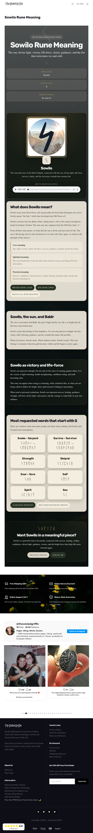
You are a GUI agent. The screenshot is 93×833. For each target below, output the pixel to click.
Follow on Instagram (77, 631)
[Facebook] (38, 812)
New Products (55, 757)
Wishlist (52, 751)
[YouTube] (54, 812)
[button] (22, 713)
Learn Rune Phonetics (22, 505)
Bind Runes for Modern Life (16, 791)
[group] (24, 671)
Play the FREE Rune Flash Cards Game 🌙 (23, 800)
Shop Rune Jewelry (38, 555)
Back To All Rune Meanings (25, 294)
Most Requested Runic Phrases (53, 505)
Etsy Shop (9, 773)
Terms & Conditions (57, 733)
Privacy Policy (55, 730)
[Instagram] (49, 812)
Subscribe (82, 781)
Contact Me (58, 555)
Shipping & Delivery (57, 754)
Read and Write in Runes (15, 785)
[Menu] (87, 4)
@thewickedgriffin (27, 623)
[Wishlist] (73, 4)
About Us (8, 770)
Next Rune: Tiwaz (46, 287)
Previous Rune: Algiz (22, 287)
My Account (54, 748)
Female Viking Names (14, 794)
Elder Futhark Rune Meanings (17, 788)
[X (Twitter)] (43, 812)
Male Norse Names (12, 797)
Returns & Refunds (57, 736)
